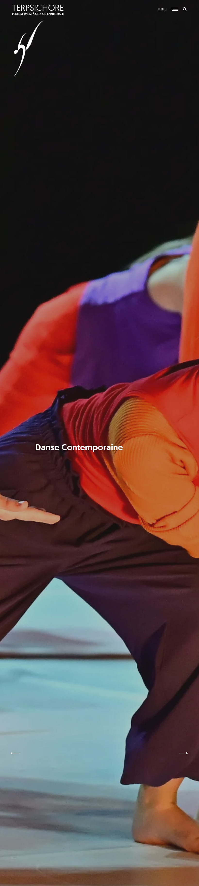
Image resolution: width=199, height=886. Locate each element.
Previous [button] (15, 753)
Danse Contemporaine (79, 447)
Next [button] (183, 753)
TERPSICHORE (38, 7)
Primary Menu (175, 9)
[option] (99, 443)
